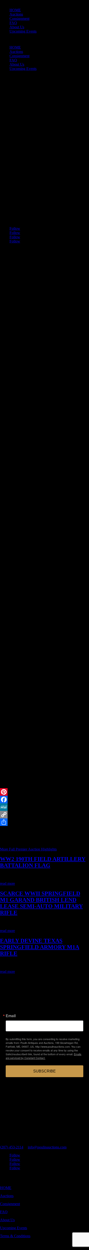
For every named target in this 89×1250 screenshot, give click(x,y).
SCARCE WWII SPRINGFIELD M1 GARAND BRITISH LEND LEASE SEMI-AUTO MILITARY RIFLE (41, 903)
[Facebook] (44, 799)
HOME (15, 10)
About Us (16, 27)
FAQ (13, 23)
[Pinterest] (44, 792)
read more (7, 883)
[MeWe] (44, 807)
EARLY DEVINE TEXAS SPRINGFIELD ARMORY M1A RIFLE (39, 947)
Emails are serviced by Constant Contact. (43, 1056)
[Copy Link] (44, 814)
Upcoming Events (23, 31)
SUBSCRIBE (44, 1071)
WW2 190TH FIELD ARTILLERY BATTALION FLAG (42, 862)
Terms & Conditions (15, 1236)
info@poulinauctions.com (47, 1147)
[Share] (44, 822)
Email (11, 1016)
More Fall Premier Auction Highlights (28, 849)
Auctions (16, 14)
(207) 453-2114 (11, 1147)
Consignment (19, 19)
